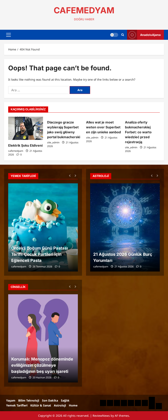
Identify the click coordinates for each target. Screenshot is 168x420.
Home (73, 405)
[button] (8, 35)
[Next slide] (75, 175)
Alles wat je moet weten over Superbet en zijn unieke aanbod (103, 127)
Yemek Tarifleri (16, 405)
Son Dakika (50, 400)
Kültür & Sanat (40, 405)
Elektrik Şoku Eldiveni (25, 145)
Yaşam (10, 400)
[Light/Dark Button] (114, 35)
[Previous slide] (69, 175)
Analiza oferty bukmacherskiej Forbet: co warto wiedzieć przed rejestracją (138, 132)
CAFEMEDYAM (84, 10)
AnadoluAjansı (150, 35)
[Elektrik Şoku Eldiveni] (25, 128)
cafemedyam (15, 151)
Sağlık (65, 400)
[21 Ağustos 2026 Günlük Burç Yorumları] (125, 227)
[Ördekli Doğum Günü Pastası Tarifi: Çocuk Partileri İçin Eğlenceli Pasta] (43, 227)
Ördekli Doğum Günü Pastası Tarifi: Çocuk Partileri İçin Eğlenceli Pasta (39, 254)
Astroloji (60, 405)
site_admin (53, 142)
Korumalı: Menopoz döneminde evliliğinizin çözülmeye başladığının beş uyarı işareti (42, 365)
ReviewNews (101, 416)
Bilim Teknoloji (28, 400)
